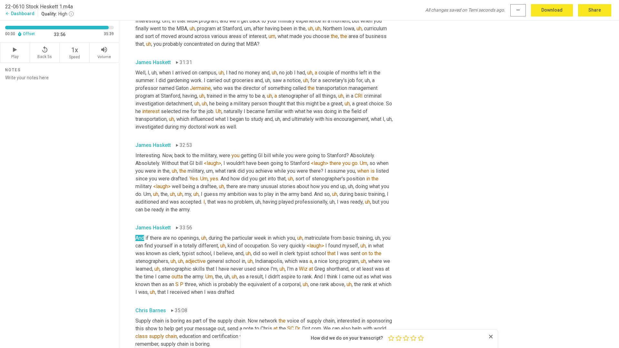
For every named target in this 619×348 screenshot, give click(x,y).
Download (552, 10)
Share (594, 10)
